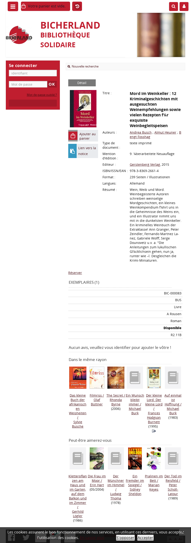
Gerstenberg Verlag (145, 164)
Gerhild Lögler (78, 513)
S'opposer (125, 537)
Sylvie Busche (77, 424)
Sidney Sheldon (135, 491)
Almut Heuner (165, 132)
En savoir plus (92, 537)
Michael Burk (135, 410)
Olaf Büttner (97, 402)
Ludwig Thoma (115, 496)
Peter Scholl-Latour (173, 489)
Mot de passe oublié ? (42, 95)
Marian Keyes (154, 487)
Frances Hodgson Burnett (154, 417)
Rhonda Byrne (116, 402)
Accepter (145, 537)
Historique (77, 6)
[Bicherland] (21, 35)
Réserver (75, 272)
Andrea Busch (141, 132)
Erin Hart (97, 485)
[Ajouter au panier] (73, 136)
